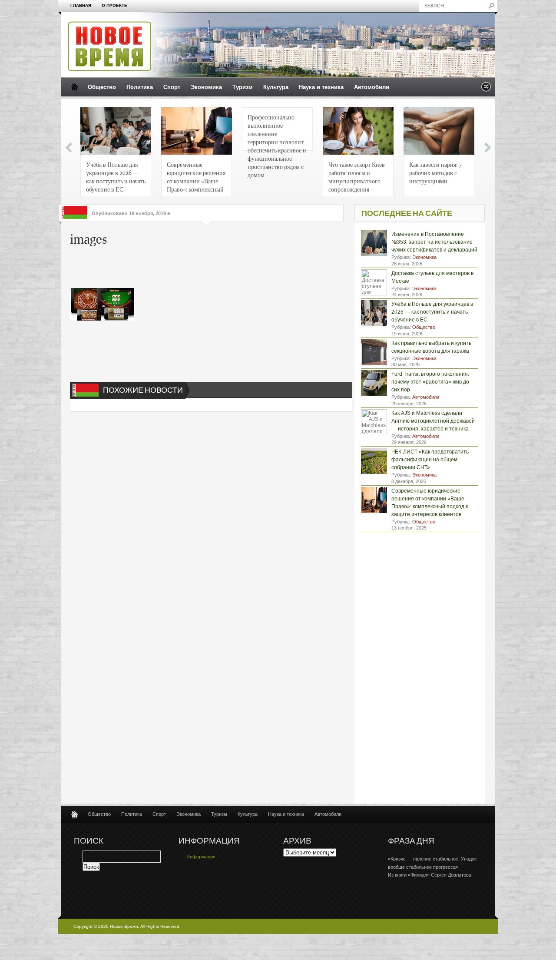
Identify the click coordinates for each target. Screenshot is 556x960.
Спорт (171, 87)
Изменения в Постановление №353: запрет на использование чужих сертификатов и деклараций (434, 242)
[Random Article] (486, 89)
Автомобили (371, 87)
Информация (200, 856)
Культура (275, 87)
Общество (102, 87)
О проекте (114, 5)
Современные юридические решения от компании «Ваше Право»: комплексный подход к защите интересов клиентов (196, 179)
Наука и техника (321, 87)
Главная (80, 5)
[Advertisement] (202, 268)
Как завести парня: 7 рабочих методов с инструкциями (435, 172)
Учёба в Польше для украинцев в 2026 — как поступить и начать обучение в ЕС (116, 176)
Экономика (206, 87)
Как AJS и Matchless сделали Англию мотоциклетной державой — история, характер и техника (433, 421)
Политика (139, 87)
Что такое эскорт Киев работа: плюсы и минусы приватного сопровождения (356, 176)
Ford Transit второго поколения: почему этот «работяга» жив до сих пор (430, 382)
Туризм (242, 87)
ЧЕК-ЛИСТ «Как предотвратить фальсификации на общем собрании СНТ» (430, 459)
